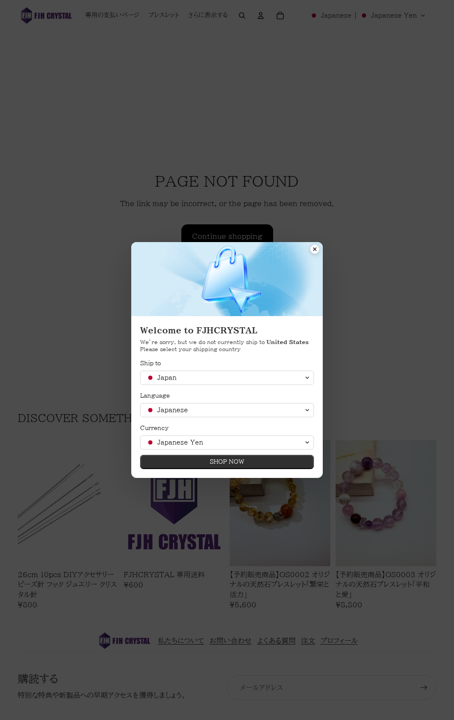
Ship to (150, 363)
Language (155, 396)
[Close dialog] (315, 250)
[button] (227, 378)
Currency (154, 428)
